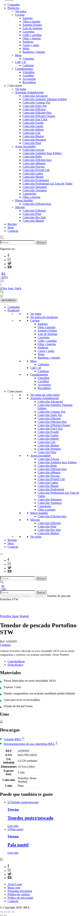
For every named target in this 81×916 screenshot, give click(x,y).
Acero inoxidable (25, 146)
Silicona (20, 207)
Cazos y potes (31, 45)
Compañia (14, 4)
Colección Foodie (33, 122)
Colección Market (33, 136)
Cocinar (19, 14)
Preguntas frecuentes (20, 891)
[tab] (44, 661)
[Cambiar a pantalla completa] (5, 911)
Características (16, 661)
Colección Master (33, 176)
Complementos (24, 68)
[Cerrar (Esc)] (12, 911)
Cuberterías (29, 193)
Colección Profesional (36, 180)
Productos (13, 8)
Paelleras (28, 41)
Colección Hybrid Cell (36, 170)
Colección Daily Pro (35, 105)
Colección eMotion (34, 163)
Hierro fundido (24, 200)
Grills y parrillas (32, 35)
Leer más (13, 825)
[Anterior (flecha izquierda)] (1, 915)
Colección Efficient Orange (39, 116)
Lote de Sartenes (32, 28)
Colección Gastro (33, 126)
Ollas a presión (31, 21)
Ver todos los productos (44, 317)
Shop (11, 227)
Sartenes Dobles (32, 24)
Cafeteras (28, 65)
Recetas (12, 224)
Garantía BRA (12, 739)
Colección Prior (32, 143)
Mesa (18, 55)
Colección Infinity (33, 129)
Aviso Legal (15, 884)
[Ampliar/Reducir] (1, 911)
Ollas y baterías (32, 38)
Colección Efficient (34, 109)
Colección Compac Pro (36, 102)
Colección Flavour (34, 166)
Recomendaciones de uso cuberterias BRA (29, 743)
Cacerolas (28, 31)
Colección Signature (35, 187)
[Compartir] (9, 911)
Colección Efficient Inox (37, 160)
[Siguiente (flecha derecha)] (5, 915)
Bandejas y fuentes (34, 51)
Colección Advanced (35, 95)
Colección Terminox (35, 190)
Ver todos (20, 11)
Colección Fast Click (35, 119)
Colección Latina (33, 173)
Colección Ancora (33, 149)
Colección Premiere (34, 139)
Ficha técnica (15, 664)
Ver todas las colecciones (45, 394)
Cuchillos (28, 75)
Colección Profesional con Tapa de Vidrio (47, 183)
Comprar (5, 644)
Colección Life (31, 133)
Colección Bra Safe (34, 217)
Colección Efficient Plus (37, 112)
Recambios (29, 82)
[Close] (1, 554)
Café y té (20, 62)
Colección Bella (32, 156)
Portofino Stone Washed (16, 595)
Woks (26, 48)
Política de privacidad (20, 897)
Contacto (13, 230)
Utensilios (28, 72)
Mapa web (14, 887)
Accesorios (29, 78)
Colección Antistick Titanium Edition (45, 99)
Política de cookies (19, 894)
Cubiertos (28, 58)
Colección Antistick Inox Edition (42, 153)
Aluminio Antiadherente (29, 92)
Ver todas (20, 89)
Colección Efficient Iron (37, 203)
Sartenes (28, 18)
